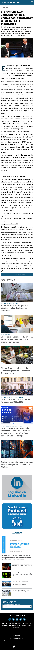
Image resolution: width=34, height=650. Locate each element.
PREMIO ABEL (30, 59)
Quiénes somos (13, 630)
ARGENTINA (11, 59)
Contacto (21, 630)
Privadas (11, 623)
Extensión (21, 623)
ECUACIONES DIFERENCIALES (27, 60)
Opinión (19, 625)
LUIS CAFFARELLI (24, 59)
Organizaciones (6, 625)
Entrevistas (16, 627)
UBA (8, 59)
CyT (16, 623)
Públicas (4, 623)
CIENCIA (5, 59)
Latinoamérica (26, 625)
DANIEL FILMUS (17, 59)
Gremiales (28, 623)
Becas (14, 625)
